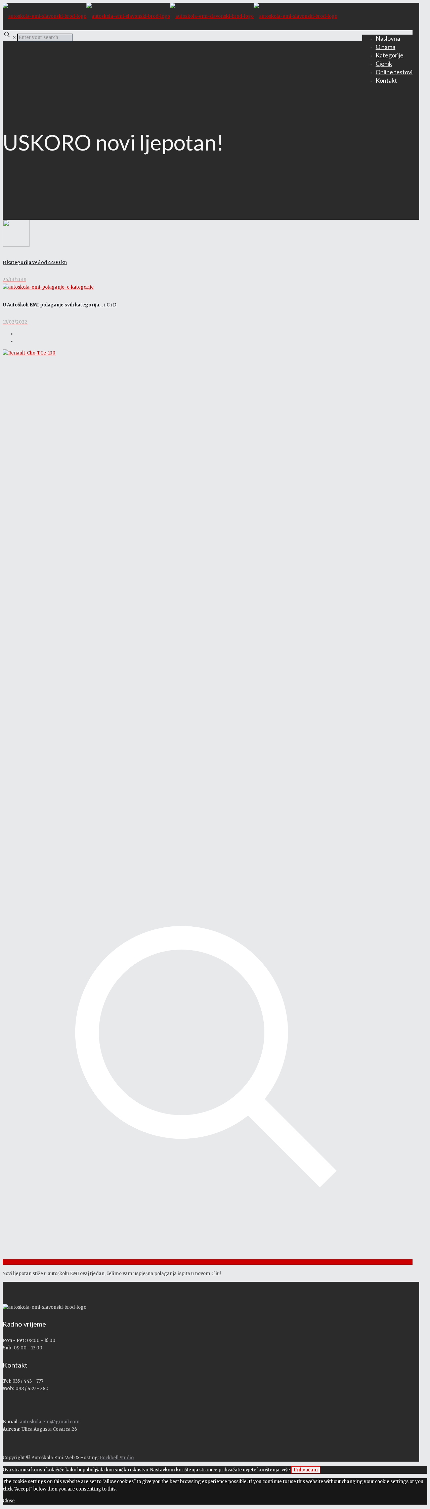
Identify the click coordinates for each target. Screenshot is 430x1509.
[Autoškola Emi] (170, 16)
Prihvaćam (306, 1470)
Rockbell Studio (117, 1458)
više (286, 1470)
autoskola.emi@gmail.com (50, 1422)
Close (9, 1501)
